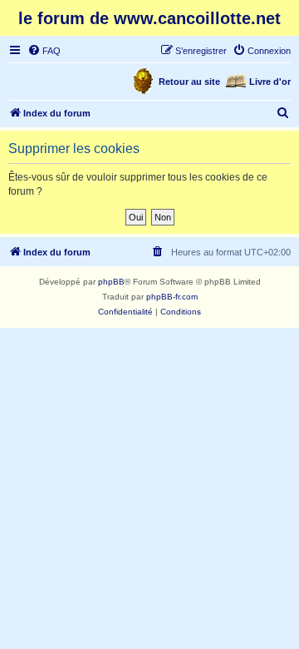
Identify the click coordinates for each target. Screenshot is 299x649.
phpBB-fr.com (172, 296)
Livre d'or (270, 82)
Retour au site (189, 82)
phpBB (111, 281)
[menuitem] (44, 51)
